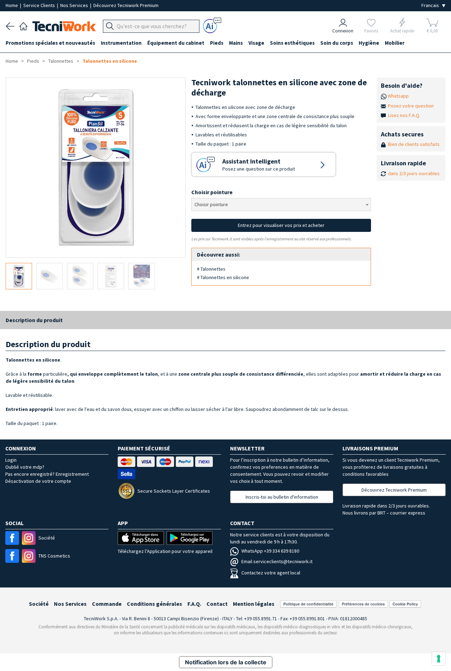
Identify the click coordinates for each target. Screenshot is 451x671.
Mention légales (253, 603)
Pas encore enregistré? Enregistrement (47, 474)
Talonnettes (60, 61)
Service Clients (39, 5)
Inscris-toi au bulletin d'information (282, 497)
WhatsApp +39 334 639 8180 (270, 551)
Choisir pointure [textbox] (211, 204)
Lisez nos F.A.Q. (404, 115)
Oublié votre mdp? (24, 467)
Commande (107, 603)
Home (12, 5)
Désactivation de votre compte (38, 481)
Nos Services (74, 5)
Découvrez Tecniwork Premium (126, 5)
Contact (217, 603)
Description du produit (34, 320)
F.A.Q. (194, 603)
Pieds (33, 61)
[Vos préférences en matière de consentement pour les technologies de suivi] (438, 658)
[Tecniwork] (23, 25)
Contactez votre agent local (270, 573)
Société (39, 603)
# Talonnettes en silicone (223, 277)
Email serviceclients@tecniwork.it (277, 561)
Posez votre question (411, 106)
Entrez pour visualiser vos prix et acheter (281, 225)
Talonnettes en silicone (109, 61)
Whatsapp (398, 96)
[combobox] (281, 204)
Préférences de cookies (363, 604)
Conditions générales (154, 603)
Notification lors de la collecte (225, 662)
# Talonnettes (211, 269)
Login (11, 460)
